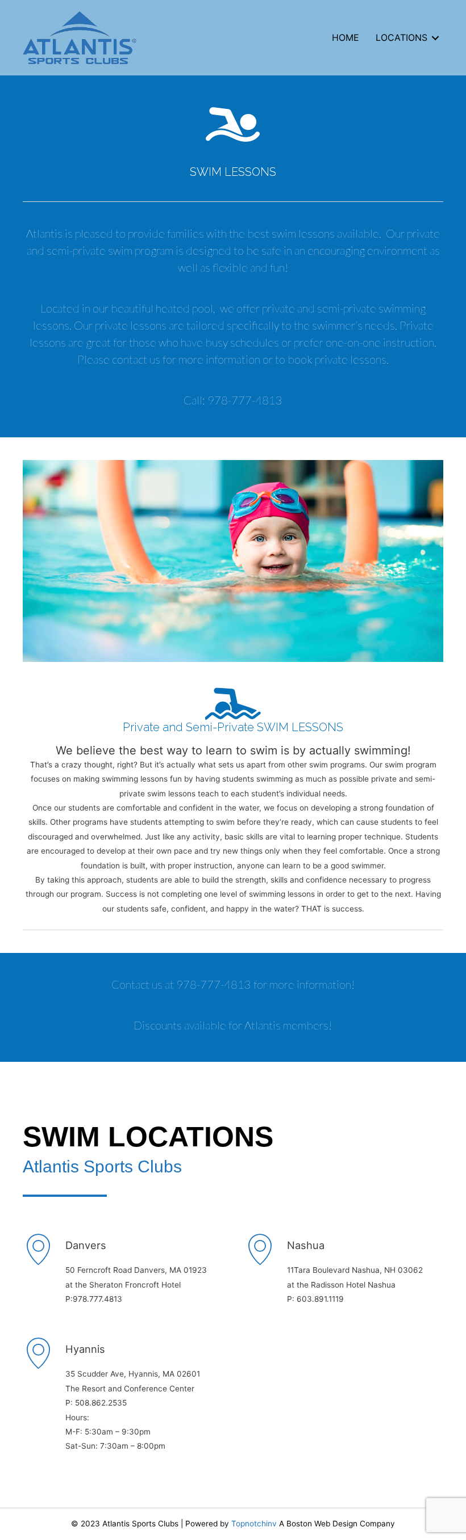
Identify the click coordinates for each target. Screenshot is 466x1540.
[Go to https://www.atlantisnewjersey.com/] (343, 1271)
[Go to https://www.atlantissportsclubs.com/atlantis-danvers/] (122, 1271)
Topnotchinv (254, 1523)
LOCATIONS (401, 37)
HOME (345, 37)
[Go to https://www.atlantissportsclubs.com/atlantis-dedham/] (233, 1404)
